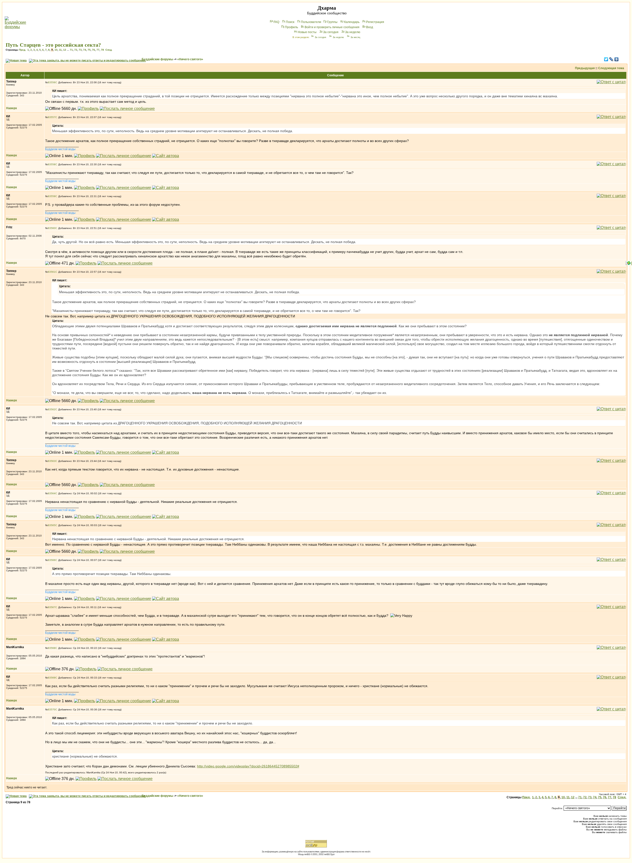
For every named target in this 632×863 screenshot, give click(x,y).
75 (89, 49)
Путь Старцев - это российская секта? (53, 45)
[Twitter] (606, 59)
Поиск (290, 22)
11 (60, 49)
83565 (51, 525)
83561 (51, 271)
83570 (51, 709)
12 (64, 49)
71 (71, 49)
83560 (51, 228)
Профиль (291, 27)
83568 (51, 648)
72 (75, 49)
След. (108, 49)
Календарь (351, 22)
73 (80, 49)
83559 (51, 196)
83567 (51, 607)
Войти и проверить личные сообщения (332, 27)
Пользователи (311, 22)
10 (56, 49)
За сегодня (330, 32)
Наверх (11, 108)
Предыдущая (585, 68)
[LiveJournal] (611, 59)
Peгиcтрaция (375, 22)
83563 (51, 461)
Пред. (22, 49)
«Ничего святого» (190, 59)
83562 (51, 409)
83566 (51, 560)
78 (102, 49)
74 (84, 49)
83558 (51, 164)
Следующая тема (611, 68)
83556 (51, 82)
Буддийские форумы (157, 59)
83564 (51, 493)
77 (98, 49)
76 (93, 49)
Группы (332, 22)
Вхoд (369, 27)
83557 (51, 117)
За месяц (355, 37)
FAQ (276, 22)
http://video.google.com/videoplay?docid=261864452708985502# (248, 766)
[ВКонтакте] (616, 59)
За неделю (352, 32)
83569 (51, 677)
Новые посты (307, 32)
